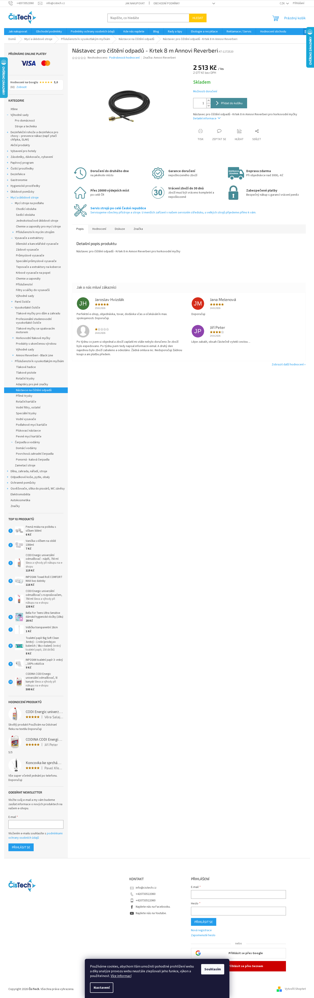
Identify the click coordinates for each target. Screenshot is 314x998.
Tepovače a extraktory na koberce (38, 267)
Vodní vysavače (26, 419)
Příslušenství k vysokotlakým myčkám (39, 361)
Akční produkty (20, 145)
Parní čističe (22, 302)
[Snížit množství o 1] (208, 105)
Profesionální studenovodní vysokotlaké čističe (34, 321)
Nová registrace (201, 930)
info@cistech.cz (146, 888)
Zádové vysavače (27, 250)
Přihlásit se (21, 847)
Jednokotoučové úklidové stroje (37, 221)
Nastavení (102, 987)
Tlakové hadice (26, 367)
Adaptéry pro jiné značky (32, 384)
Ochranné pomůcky (23, 483)
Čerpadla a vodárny (27, 442)
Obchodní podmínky (166, 3)
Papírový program (22, 163)
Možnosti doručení (205, 92)
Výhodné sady (20, 115)
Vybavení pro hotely (23, 151)
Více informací (121, 976)
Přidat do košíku (232, 103)
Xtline (14, 109)
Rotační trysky (25, 378)
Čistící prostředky (22, 168)
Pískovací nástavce (28, 431)
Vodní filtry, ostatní (28, 407)
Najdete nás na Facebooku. (153, 907)
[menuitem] (18, 31)
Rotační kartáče (26, 402)
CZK (282, 3)
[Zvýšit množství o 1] (208, 100)
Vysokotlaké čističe (27, 307)
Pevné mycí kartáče (28, 436)
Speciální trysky (26, 413)
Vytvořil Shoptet (295, 989)
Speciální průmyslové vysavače (36, 261)
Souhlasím (212, 969)
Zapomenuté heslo (203, 935)
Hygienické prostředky (25, 186)
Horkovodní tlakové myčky (33, 338)
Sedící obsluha (25, 215)
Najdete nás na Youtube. (151, 913)
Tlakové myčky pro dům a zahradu (38, 313)
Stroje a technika (26, 126)
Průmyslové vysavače (30, 255)
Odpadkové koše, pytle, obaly (30, 477)
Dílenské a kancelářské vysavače (37, 244)
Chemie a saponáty (28, 279)
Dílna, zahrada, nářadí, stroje (29, 471)
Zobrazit (21, 87)
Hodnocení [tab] (99, 229)
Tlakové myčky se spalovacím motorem (35, 330)
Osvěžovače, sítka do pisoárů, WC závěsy (38, 488)
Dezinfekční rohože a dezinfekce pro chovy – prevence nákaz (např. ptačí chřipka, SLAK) (34, 136)
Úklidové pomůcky (22, 192)
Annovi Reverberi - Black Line (34, 355)
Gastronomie (19, 180)
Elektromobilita (20, 494)
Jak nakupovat (135, 3)
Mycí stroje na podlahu (29, 203)
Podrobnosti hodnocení (124, 58)
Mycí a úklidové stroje (25, 197)
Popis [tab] (80, 229)
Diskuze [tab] (120, 229)
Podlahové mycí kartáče (31, 425)
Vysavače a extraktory (29, 238)
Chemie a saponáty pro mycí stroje (38, 226)
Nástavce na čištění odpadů (34, 390)
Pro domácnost (25, 120)
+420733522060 (145, 894)
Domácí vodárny (26, 448)
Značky (15, 506)
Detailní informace (204, 118)
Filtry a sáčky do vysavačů (33, 290)
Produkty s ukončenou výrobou (36, 344)
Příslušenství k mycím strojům (35, 232)
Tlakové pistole (26, 373)
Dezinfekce (18, 174)
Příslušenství (24, 284)
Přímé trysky (24, 396)
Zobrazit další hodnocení (288, 364)
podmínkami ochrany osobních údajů (35, 835)
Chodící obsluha (26, 209)
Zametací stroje (25, 465)
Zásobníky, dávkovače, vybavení (32, 157)
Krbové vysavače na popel (33, 273)
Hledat (198, 18)
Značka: (159, 58)
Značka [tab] (138, 229)
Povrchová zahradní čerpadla (35, 454)
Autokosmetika (20, 500)
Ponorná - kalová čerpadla (32, 459)
